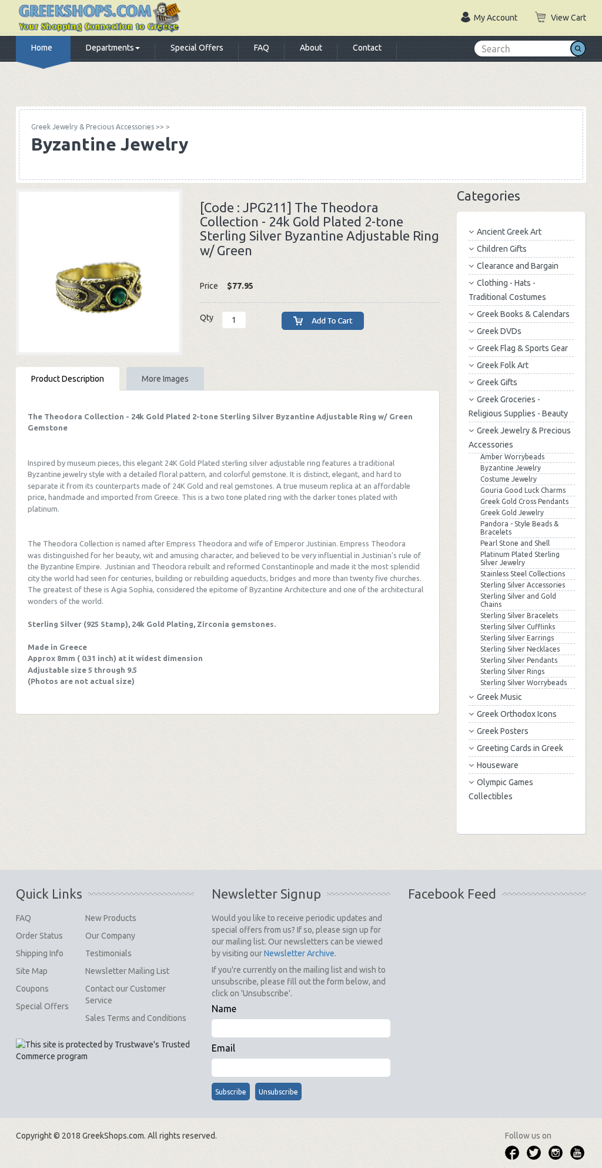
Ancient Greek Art (509, 231)
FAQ (261, 47)
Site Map (32, 971)
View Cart (568, 17)
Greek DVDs (499, 331)
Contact (367, 47)
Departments (110, 47)
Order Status (39, 935)
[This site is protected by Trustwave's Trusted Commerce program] (104, 1050)
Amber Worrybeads (512, 456)
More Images (165, 378)
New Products (110, 918)
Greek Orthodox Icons (517, 714)
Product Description (67, 378)
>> (97, 127)
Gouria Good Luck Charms (523, 490)
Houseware (498, 765)
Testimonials (108, 953)
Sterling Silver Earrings (517, 638)
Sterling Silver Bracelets (519, 615)
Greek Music (499, 697)
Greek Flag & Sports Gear (522, 348)
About (311, 47)
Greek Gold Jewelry (512, 512)
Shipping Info (39, 953)
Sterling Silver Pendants (518, 660)
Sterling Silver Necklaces (520, 649)
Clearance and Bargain (517, 266)
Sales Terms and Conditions (135, 1018)
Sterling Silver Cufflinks (517, 626)
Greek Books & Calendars (523, 314)
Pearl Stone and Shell (515, 543)
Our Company (110, 935)
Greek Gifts (497, 382)
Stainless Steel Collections (522, 574)
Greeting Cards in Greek (520, 748)
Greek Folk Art (503, 365)
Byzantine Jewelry (510, 468)
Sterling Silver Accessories (522, 585)
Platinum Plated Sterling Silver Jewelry (520, 558)
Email (223, 1048)
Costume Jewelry (508, 479)
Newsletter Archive (299, 953)
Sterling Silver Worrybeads (523, 682)
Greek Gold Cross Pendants (524, 501)
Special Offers (196, 47)
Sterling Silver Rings (512, 671)
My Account (495, 17)
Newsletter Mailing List (127, 971)
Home (41, 47)
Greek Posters (503, 731)
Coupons (32, 988)
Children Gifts (502, 248)
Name (224, 1008)
